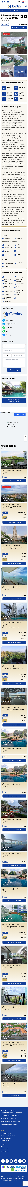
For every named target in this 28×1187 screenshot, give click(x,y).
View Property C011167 (14, 725)
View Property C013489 (14, 1019)
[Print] (25, 16)
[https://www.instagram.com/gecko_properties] (20, 1161)
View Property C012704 (14, 901)
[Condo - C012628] (14, 842)
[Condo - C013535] (14, 1031)
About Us (3, 1144)
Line (7, 331)
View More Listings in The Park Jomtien (14, 400)
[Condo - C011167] (14, 696)
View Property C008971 (14, 642)
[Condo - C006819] (14, 535)
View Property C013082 (14, 942)
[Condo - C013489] (14, 996)
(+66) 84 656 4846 (11, 324)
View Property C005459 (14, 481)
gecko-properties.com (10, 1124)
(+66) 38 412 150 (10, 320)
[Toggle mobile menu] (1, 6)
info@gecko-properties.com (12, 1121)
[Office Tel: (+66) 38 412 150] (2, 1)
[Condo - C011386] (14, 738)
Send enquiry (14, 370)
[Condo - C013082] (14, 913)
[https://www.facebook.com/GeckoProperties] (3, 1161)
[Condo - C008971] (14, 612)
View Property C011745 (14, 830)
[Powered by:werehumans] (12, 1181)
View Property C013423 (14, 983)
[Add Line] (24, 1161)
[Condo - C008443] (14, 576)
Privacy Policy (5, 1151)
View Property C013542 (14, 1096)
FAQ (2, 1146)
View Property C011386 (14, 760)
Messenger (9, 335)
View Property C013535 (14, 1060)
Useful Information (6, 1138)
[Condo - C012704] (14, 878)
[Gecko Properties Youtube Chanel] (11, 1161)
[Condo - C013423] (14, 955)
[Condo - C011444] (14, 773)
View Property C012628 (14, 865)
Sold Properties (5, 1149)
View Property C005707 (14, 522)
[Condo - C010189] (14, 655)
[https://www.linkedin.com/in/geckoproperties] (15, 1161)
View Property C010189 (14, 684)
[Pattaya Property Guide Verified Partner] (14, 1168)
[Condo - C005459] (14, 460)
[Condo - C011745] (14, 809)
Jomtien (6, 20)
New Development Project (8, 1136)
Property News (5, 1140)
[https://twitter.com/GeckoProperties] (7, 1161)
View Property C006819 (14, 563)
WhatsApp (9, 327)
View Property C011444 (14, 796)
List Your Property (6, 1133)
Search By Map (19, 414)
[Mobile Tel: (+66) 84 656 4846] (5, 1)
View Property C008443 (14, 599)
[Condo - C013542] (14, 1073)
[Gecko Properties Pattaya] (14, 6)
